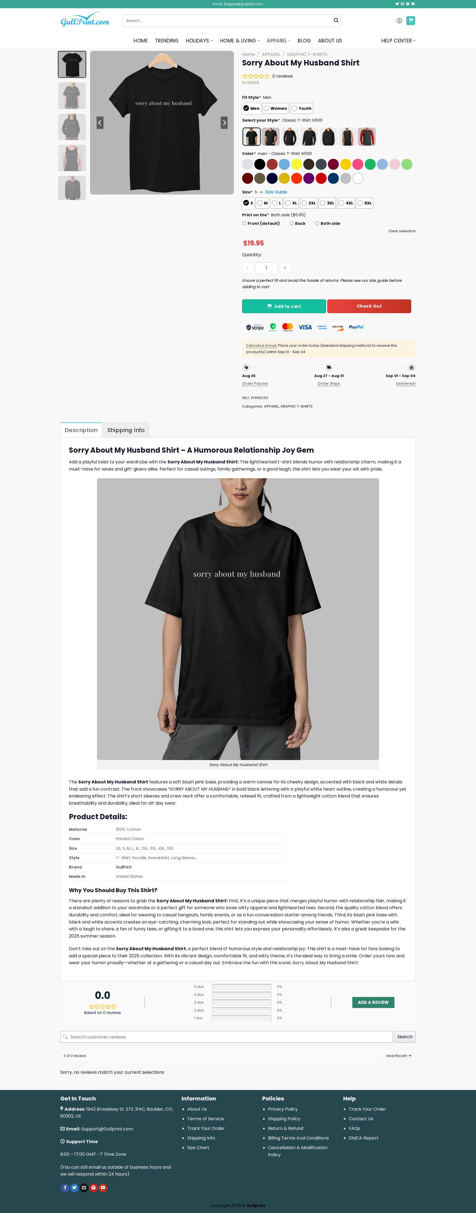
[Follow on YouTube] (413, 4)
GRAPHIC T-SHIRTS (307, 54)
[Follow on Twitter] (397, 4)
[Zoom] (97, 187)
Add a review (373, 1002)
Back (300, 223)
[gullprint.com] (87, 20)
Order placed (255, 383)
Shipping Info (201, 1138)
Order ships (329, 383)
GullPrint (124, 867)
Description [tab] (81, 430)
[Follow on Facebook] (65, 1188)
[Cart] (410, 20)
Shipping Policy (284, 1119)
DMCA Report (363, 1138)
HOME (141, 40)
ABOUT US (330, 40)
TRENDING (167, 40)
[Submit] (336, 20)
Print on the (255, 215)
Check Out (369, 306)
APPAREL (277, 40)
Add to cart (287, 306)
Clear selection (402, 231)
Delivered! (406, 383)
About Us (197, 1109)
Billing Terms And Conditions (298, 1138)
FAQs (354, 1128)
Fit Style (251, 97)
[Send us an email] (402, 4)
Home (248, 54)
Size (247, 192)
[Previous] (100, 122)
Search (405, 1037)
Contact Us (361, 1119)
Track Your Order (206, 1128)
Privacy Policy (283, 1109)
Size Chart (198, 1147)
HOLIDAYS (197, 40)
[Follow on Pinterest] (407, 4)
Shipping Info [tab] (126, 430)
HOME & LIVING (238, 40)
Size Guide (276, 192)
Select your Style (261, 120)
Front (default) (264, 223)
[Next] (224, 122)
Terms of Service (205, 1119)
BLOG (304, 40)
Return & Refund (285, 1128)
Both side (330, 223)
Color (249, 153)
